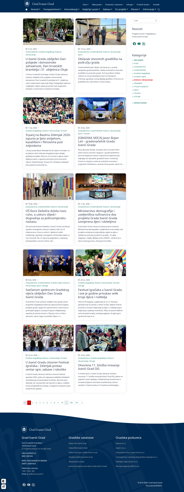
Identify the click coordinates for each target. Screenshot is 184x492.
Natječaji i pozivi (90, 9)
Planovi (134, 9)
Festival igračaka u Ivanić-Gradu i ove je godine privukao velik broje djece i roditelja (100, 293)
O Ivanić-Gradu (143, 4)
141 (76, 403)
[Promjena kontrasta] (3, 481)
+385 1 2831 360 (28, 471)
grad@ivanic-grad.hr (35, 474)
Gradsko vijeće (57, 283)
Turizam (63, 131)
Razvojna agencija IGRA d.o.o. (127, 466)
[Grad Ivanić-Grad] (39, 3)
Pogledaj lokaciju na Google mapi (37, 449)
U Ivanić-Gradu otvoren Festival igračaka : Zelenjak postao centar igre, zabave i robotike (47, 365)
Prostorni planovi (141, 86)
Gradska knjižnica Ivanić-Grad (81, 457)
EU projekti (120, 9)
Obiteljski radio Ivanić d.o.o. (127, 461)
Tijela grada (96, 4)
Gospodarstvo (84, 52)
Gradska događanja (46, 52)
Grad (136, 63)
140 (71, 403)
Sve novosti (138, 60)
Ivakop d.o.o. (121, 443)
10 (62, 403)
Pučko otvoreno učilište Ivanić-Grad (83, 452)
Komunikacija (71, 9)
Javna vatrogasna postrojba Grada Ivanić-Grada (88, 466)
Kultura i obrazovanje (111, 52)
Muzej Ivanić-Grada (76, 461)
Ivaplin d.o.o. (121, 448)
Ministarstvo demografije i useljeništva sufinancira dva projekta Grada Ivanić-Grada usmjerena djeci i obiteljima (97, 216)
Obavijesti (138, 83)
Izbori (85, 4)
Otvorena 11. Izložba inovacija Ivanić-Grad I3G (98, 367)
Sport (80, 55)
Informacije (148, 9)
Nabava (106, 9)
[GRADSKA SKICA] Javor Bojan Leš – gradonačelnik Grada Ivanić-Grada (98, 141)
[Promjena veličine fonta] (3, 486)
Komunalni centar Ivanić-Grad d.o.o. (130, 452)
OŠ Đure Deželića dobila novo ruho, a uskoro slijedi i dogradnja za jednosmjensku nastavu (46, 216)
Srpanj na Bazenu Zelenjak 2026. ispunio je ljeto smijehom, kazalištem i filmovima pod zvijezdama (48, 140)
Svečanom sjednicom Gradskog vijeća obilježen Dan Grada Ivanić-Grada (47, 293)
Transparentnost (51, 9)
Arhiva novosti (140, 103)
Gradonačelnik (31, 52)
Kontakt (156, 4)
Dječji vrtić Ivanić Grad (78, 443)
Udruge (129, 4)
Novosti (34, 9)
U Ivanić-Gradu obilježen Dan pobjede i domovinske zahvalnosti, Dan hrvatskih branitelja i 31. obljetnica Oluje (47, 64)
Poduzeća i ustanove (113, 4)
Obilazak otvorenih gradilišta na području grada (100, 60)
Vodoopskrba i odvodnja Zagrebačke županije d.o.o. (137, 457)
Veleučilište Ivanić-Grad (78, 448)
